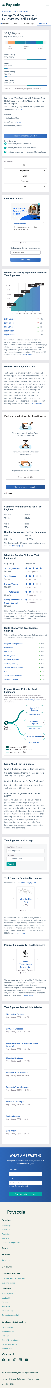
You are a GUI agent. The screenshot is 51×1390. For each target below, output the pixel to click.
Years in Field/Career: (13, 126)
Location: (8, 114)
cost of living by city (27, 882)
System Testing (11, 584)
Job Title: (13, 1170)
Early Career (9, 323)
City (24, 165)
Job (15, 11)
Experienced (9, 335)
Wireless (8, 651)
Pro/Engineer (9, 655)
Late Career (9, 331)
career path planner (32, 700)
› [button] (43, 222)
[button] (1, 23)
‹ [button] (8, 222)
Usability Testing (11, 663)
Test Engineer (23, 11)
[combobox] (25, 118)
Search (11, 864)
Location (10, 855)
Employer (25, 181)
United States (6, 11)
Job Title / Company (15, 847)
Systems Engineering (13, 675)
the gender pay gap (16, 546)
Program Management (13, 644)
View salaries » (34, 714)
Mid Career (8, 327)
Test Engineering (12, 568)
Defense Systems (11, 659)
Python (7, 671)
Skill (25, 176)
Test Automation (11, 592)
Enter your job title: (25, 477)
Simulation (8, 648)
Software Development (13, 667)
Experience (24, 170)
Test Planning (10, 576)
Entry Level (8, 319)
